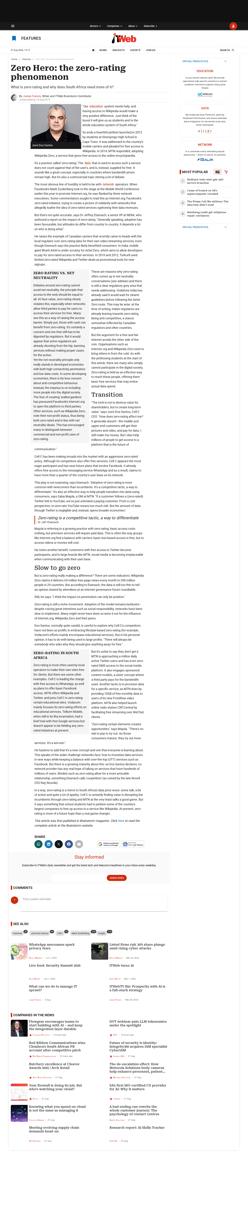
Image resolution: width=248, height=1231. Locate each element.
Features (26, 59)
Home (14, 59)
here (121, 821)
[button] (13, 26)
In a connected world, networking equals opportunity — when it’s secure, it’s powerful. (205, 153)
